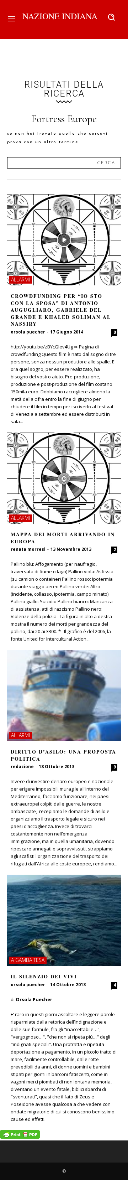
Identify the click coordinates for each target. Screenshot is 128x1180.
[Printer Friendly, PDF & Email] (20, 1137)
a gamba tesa (27, 960)
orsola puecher (28, 332)
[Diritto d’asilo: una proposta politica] (64, 695)
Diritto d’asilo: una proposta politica (63, 755)
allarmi (20, 279)
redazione (22, 767)
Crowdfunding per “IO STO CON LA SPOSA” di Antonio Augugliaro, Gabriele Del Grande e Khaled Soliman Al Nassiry (61, 309)
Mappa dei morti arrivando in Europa (63, 538)
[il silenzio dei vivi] (64, 920)
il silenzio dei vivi (44, 976)
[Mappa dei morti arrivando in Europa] (64, 478)
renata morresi (28, 549)
